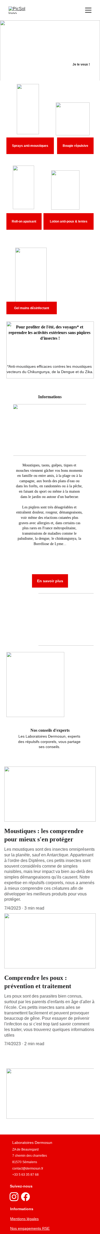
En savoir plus (50, 581)
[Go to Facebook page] (25, 1196)
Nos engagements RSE (30, 1228)
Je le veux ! (81, 64)
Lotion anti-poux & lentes (68, 221)
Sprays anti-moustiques (30, 146)
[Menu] (88, 10)
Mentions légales (24, 1219)
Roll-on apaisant (24, 221)
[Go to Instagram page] (14, 1196)
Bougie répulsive (75, 146)
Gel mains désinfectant (31, 308)
